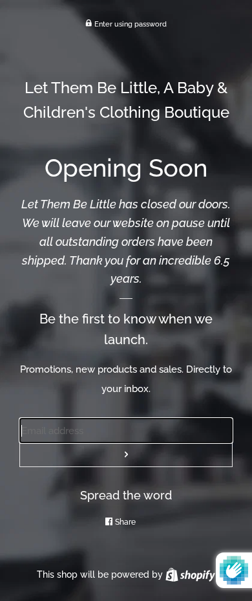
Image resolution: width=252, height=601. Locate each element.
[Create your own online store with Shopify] (190, 574)
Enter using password (129, 24)
